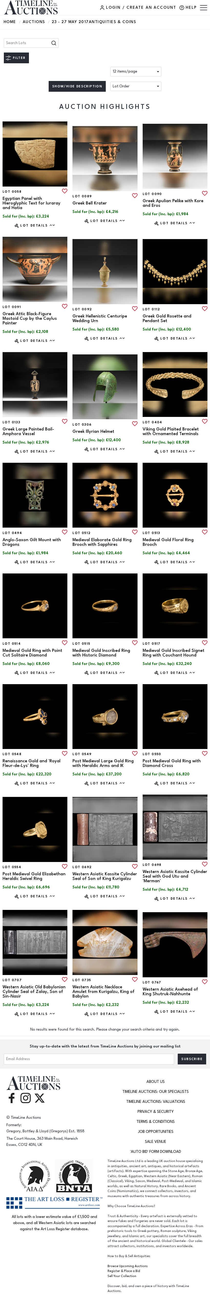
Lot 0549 (81, 754)
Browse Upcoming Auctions (128, 1266)
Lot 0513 (151, 533)
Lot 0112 (151, 309)
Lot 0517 (152, 643)
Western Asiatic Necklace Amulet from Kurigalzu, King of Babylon (103, 992)
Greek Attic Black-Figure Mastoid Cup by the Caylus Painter (30, 318)
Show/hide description (77, 86)
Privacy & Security (156, 1112)
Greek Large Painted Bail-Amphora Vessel (28, 431)
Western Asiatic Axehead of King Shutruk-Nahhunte (170, 991)
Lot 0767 (152, 982)
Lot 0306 (81, 424)
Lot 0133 (11, 422)
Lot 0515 (81, 643)
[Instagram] (25, 1098)
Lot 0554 (12, 867)
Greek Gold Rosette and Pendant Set (167, 318)
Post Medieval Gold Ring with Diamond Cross (172, 763)
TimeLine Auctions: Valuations (155, 1102)
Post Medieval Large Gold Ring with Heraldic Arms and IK (103, 763)
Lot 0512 (81, 533)
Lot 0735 (81, 980)
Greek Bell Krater (89, 203)
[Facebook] (11, 1098)
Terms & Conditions (155, 1122)
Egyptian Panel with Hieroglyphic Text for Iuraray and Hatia (31, 203)
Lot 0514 (12, 643)
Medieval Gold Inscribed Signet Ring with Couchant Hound (173, 653)
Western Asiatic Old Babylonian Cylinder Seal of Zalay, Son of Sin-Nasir (34, 992)
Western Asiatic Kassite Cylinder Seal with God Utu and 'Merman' (175, 876)
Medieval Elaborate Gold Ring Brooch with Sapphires (102, 542)
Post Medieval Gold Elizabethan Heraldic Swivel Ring (34, 876)
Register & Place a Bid (124, 1271)
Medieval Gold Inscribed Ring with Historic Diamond (101, 653)
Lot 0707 (12, 980)
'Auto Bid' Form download (155, 1151)
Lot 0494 (12, 533)
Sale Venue (155, 1141)
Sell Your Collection (122, 1276)
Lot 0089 (82, 196)
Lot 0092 (82, 309)
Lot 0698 (152, 865)
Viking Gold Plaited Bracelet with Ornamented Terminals (171, 431)
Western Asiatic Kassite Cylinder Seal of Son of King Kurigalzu (104, 876)
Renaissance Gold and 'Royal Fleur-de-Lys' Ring (31, 763)
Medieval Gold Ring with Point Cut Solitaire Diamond (32, 653)
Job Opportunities (155, 1132)
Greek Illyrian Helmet (93, 431)
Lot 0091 (12, 307)
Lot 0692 (82, 867)
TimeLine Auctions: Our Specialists (155, 1092)
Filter (19, 58)
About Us (155, 1082)
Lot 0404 (152, 422)
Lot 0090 (152, 194)
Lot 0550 (152, 754)
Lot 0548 (12, 754)
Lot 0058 (12, 191)
